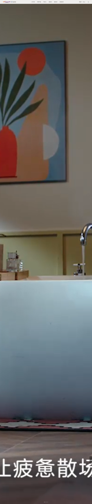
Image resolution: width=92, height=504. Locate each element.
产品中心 (44, 1)
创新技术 (50, 1)
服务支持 (55, 1)
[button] (3, 253)
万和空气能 (39, 1)
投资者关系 (61, 1)
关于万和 (33, 1)
